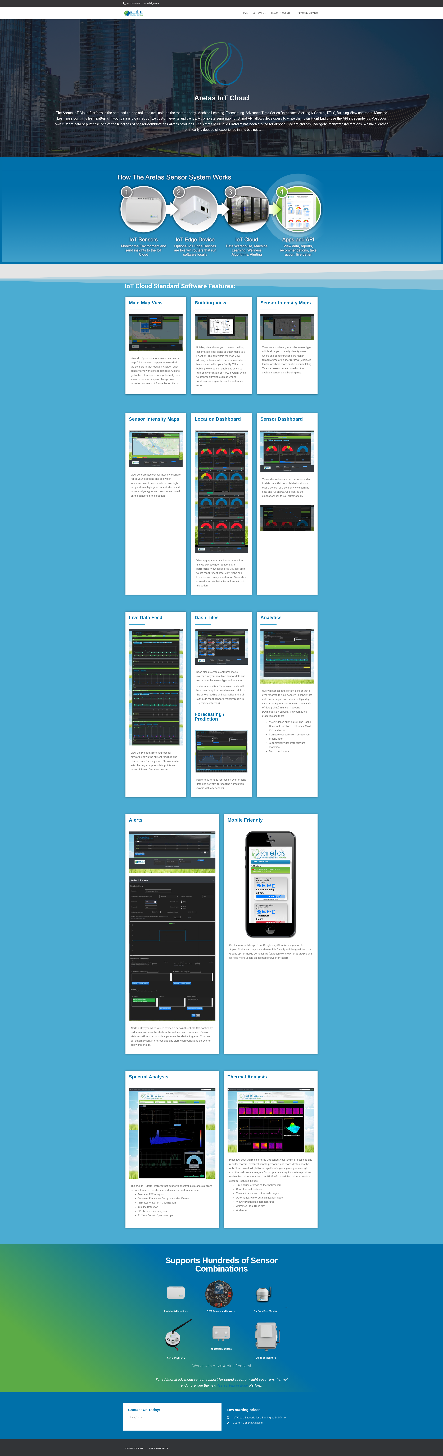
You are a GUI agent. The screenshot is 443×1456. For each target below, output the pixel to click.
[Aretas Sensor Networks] (133, 13)
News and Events (158, 1448)
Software (258, 13)
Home (245, 13)
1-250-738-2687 (134, 3)
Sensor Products (281, 13)
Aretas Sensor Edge (232, 1385)
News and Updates (308, 13)
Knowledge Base (151, 3)
